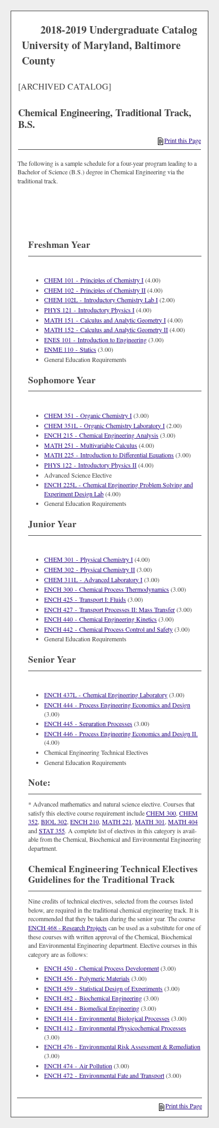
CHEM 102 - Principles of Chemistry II (95, 290)
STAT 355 (52, 830)
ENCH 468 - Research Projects (67, 927)
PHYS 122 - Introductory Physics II (90, 465)
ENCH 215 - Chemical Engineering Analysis (101, 435)
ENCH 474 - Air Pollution (78, 1065)
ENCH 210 (84, 821)
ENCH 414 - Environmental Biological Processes (107, 1018)
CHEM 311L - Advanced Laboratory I (93, 579)
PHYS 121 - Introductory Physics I (89, 309)
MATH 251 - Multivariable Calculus (90, 445)
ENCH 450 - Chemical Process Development (101, 968)
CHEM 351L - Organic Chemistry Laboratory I (104, 425)
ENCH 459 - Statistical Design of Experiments (103, 988)
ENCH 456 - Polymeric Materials (87, 978)
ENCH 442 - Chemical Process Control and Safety (108, 629)
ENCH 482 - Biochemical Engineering (93, 998)
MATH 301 (150, 821)
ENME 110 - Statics (70, 349)
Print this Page (182, 140)
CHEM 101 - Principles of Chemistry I (94, 280)
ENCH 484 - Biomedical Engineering (91, 1008)
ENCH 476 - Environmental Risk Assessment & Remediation (122, 1046)
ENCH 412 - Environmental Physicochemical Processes (115, 1028)
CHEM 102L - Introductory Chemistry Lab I (101, 299)
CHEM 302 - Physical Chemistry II (89, 569)
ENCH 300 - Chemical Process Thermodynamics (106, 589)
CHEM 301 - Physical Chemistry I (88, 559)
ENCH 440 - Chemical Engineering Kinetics (100, 619)
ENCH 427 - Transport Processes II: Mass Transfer (109, 609)
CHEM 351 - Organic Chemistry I (88, 415)
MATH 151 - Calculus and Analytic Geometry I (105, 320)
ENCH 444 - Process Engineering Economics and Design (117, 704)
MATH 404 (183, 821)
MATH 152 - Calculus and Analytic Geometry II (106, 329)
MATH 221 (117, 821)
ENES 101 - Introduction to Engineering (95, 339)
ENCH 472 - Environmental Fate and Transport (104, 1075)
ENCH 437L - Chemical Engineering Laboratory (105, 694)
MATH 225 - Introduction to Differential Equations (109, 454)
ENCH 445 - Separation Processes (88, 723)
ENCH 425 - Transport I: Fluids (85, 599)
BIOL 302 (54, 821)
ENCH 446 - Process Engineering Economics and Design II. (121, 733)
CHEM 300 (161, 813)
